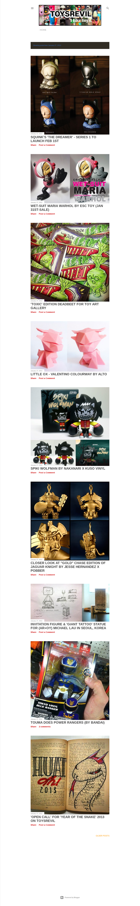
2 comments (45, 727)
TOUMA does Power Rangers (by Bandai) (68, 722)
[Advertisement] (70, 863)
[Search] (107, 7)
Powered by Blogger (72, 897)
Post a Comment (47, 145)
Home (43, 30)
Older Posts (102, 836)
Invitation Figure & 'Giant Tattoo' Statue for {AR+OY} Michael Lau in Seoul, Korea (68, 626)
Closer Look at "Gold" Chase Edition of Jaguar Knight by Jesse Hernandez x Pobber (68, 566)
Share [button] (33, 145)
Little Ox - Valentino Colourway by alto (69, 374)
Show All (102, 45)
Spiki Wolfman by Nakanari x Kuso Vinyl (68, 468)
